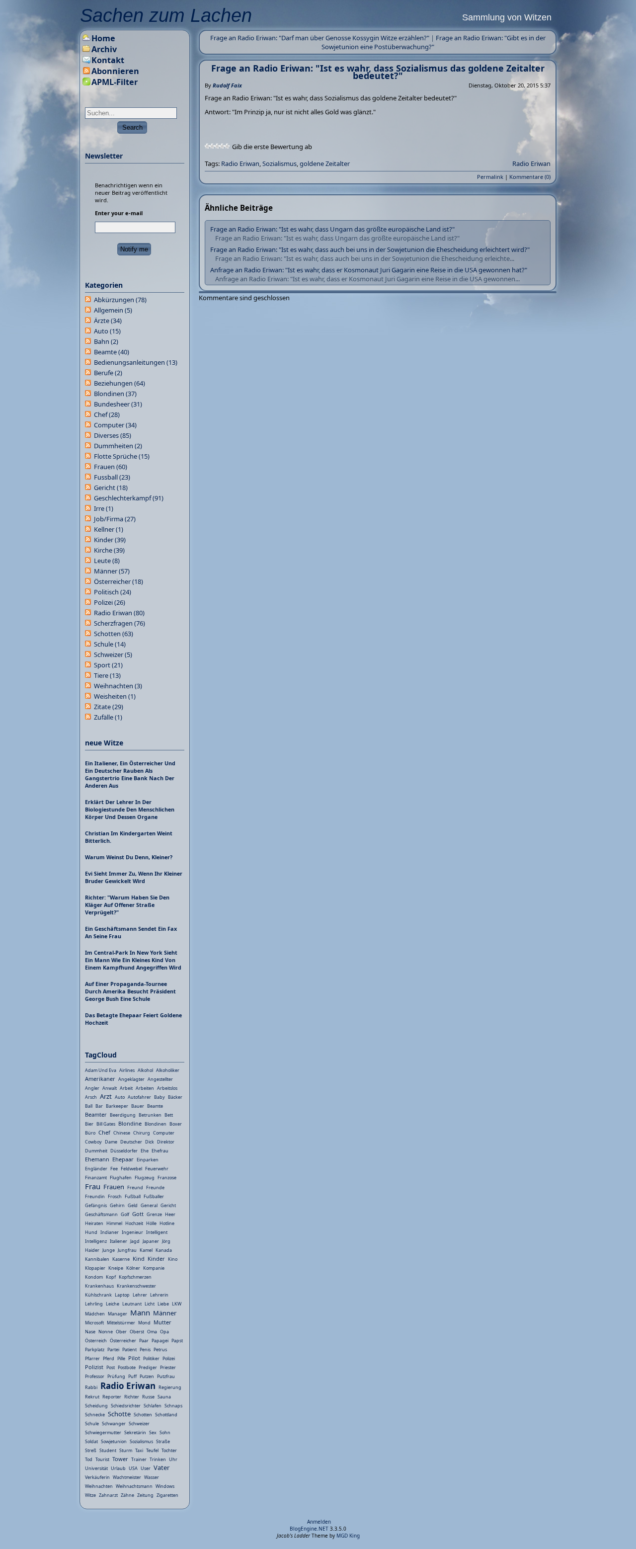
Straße (163, 1441)
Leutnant (132, 1304)
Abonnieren (115, 71)
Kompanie (153, 1268)
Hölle (151, 1223)
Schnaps (173, 1405)
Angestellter (160, 1079)
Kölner (133, 1268)
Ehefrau (160, 1150)
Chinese (121, 1133)
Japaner (151, 1241)
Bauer (137, 1106)
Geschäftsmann (101, 1214)
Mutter (162, 1322)
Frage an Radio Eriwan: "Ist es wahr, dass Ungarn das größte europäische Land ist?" (332, 229)
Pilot (134, 1358)
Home (103, 38)
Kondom (94, 1277)
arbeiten (145, 1088)
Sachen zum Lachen (166, 15)
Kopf (111, 1277)
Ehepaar (123, 1159)
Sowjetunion (114, 1441)
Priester (168, 1367)
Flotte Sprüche (122, 456)
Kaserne (121, 1259)
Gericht (111, 487)
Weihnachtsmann (134, 1486)
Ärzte (108, 320)
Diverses (112, 435)
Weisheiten (115, 696)
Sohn (164, 1432)
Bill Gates (105, 1124)
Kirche (109, 550)
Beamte (111, 351)
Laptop (122, 1295)
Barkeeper (117, 1106)
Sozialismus (279, 163)
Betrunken (150, 1115)
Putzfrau (166, 1376)
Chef (107, 414)
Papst (177, 1340)
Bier (89, 1124)
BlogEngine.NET (309, 1528)
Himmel (114, 1223)
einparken (148, 1159)
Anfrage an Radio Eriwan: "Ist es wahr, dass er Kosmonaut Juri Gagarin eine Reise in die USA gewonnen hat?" (368, 269)
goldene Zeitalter (325, 163)
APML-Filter (114, 82)
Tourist (102, 1459)
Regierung (170, 1387)
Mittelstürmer (121, 1322)
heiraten (94, 1223)
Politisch (112, 591)
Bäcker (175, 1097)
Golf (125, 1214)
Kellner (108, 529)
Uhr (173, 1459)
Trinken (158, 1459)
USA (133, 1468)
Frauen (110, 466)
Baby (159, 1097)
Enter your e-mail (119, 213)
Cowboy (93, 1142)
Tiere (107, 675)
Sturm (125, 1450)
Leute (107, 560)
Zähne (127, 1495)
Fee (114, 1168)
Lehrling (94, 1304)
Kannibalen (97, 1259)
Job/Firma (115, 518)
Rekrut (92, 1396)
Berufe (108, 372)
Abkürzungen (120, 299)
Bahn (106, 341)
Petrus (160, 1349)
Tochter (169, 1450)
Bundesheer (118, 404)
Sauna (164, 1396)
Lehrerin (159, 1295)
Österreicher (118, 581)
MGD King (348, 1535)
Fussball (112, 477)
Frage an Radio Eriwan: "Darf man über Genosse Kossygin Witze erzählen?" (319, 37)
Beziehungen (119, 383)
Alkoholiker (167, 1070)
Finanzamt (96, 1177)
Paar (144, 1340)
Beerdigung (123, 1115)
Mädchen (95, 1313)
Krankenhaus (99, 1286)
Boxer (175, 1124)
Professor (94, 1376)
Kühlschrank (98, 1295)
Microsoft (94, 1322)
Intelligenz (96, 1241)
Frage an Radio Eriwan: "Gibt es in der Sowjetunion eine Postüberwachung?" (433, 42)
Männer (112, 571)
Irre (103, 508)
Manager (117, 1313)
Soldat (91, 1441)
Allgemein (113, 310)
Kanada (164, 1250)
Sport (108, 664)
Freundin (95, 1196)
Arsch (91, 1097)
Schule (110, 644)
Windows (165, 1486)
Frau (92, 1186)
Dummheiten (118, 445)
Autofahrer (139, 1097)
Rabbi (91, 1387)
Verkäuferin (97, 1477)
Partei (113, 1349)
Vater (161, 1467)
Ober (121, 1331)
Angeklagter (131, 1079)
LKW (176, 1304)
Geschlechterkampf (128, 497)
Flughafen (121, 1177)
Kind (139, 1258)
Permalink (490, 176)
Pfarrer (92, 1358)
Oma (152, 1331)
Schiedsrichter (126, 1405)
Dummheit (96, 1150)
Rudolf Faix (227, 85)
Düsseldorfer (124, 1150)
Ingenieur (132, 1232)
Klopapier (95, 1268)
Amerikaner (100, 1078)
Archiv (104, 49)
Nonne (105, 1331)
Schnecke (95, 1414)
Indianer (109, 1232)
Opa (164, 1331)
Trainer (139, 1459)
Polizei (109, 602)
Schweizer (113, 654)
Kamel (146, 1250)
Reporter (111, 1396)
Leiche (112, 1304)
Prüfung (116, 1376)
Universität (96, 1468)
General (149, 1205)
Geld (133, 1205)
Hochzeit (134, 1223)
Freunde (155, 1187)
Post (110, 1367)
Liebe (163, 1304)
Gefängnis (96, 1205)
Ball (88, 1106)
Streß (90, 1450)
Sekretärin (135, 1432)
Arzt (106, 1096)
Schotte (119, 1413)
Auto (107, 330)
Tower (120, 1459)
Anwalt (109, 1088)
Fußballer (154, 1196)
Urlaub (118, 1468)
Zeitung (145, 1495)
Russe (148, 1396)
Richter (131, 1396)
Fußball (133, 1196)
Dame (111, 1142)
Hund (91, 1232)
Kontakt (107, 60)
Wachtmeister (127, 1477)
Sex (153, 1432)
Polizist (94, 1367)
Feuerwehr (156, 1168)
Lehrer (140, 1295)
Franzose (167, 1177)
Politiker (151, 1358)
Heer (170, 1214)
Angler (92, 1088)
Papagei (160, 1340)
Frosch (115, 1196)
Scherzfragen (119, 623)
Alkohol (145, 1070)
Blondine (130, 1123)
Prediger (148, 1367)
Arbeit (126, 1088)
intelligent (156, 1232)
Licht (150, 1304)
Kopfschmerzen (135, 1277)
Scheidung (96, 1405)
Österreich (96, 1340)
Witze (90, 1495)
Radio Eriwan (240, 163)
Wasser (151, 1477)
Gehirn (117, 1205)
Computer (115, 424)
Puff (132, 1376)
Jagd (135, 1241)
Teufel (152, 1450)
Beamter (96, 1114)
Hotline (166, 1223)
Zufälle (108, 717)
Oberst (137, 1331)
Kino (172, 1259)
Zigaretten (167, 1495)
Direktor (165, 1142)
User (146, 1468)
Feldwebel (131, 1168)
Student (107, 1450)
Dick (149, 1142)
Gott (138, 1214)
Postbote (127, 1367)
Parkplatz (94, 1349)
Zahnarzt (108, 1495)
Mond (144, 1322)
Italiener (118, 1241)
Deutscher (131, 1142)
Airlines (127, 1070)
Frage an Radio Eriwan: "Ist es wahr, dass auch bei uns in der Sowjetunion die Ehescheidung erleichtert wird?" (370, 249)
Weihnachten (118, 685)
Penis (145, 1349)
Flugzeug (145, 1177)
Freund (135, 1187)
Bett (168, 1115)
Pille (121, 1358)
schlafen (152, 1405)
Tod (88, 1459)
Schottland (166, 1414)
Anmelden (319, 1521)
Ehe (145, 1150)
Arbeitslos (167, 1088)
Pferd (108, 1358)
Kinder (110, 539)
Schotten (113, 633)
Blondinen (115, 393)
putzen (147, 1376)
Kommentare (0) (530, 176)
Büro (90, 1133)
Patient (129, 1349)
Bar (99, 1106)
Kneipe (115, 1268)
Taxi (139, 1450)
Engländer (96, 1168)
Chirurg (141, 1133)
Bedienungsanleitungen (135, 362)
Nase (90, 1331)
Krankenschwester (136, 1286)
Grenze (154, 1214)
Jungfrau (127, 1250)
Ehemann (97, 1159)
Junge (108, 1250)
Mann (140, 1312)
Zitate (108, 706)
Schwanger (114, 1423)
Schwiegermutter (103, 1432)
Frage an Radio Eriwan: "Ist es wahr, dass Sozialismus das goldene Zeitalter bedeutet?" (378, 72)
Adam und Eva (100, 1070)
